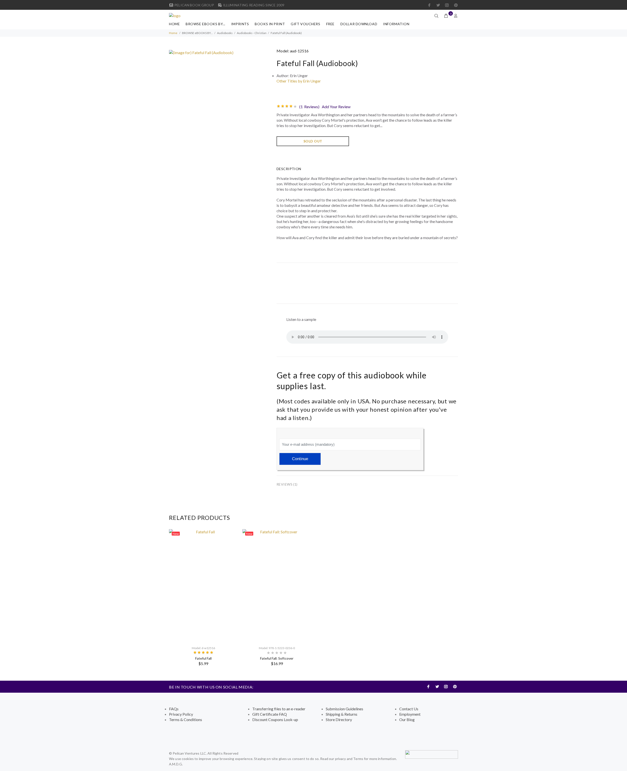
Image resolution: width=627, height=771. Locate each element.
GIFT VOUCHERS (305, 24)
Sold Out (312, 141)
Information (396, 24)
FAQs (174, 708)
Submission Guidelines (344, 708)
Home (174, 24)
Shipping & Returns (341, 714)
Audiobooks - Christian (251, 33)
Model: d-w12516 (203, 648)
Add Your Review (336, 106)
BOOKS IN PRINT (270, 24)
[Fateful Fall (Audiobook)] (201, 52)
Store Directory (339, 719)
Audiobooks (225, 33)
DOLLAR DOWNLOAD (358, 24)
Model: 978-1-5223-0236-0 (277, 648)
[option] (203, 597)
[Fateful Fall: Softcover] (276, 585)
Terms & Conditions (185, 719)
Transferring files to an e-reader (278, 708)
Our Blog (407, 719)
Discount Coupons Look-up (275, 719)
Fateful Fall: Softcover (276, 658)
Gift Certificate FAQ (269, 714)
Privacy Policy (181, 714)
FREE (330, 24)
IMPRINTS (240, 24)
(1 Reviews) (309, 106)
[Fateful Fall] (203, 585)
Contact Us (408, 708)
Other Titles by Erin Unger (299, 81)
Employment (410, 714)
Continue (300, 458)
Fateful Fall (203, 658)
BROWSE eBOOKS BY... (205, 24)
